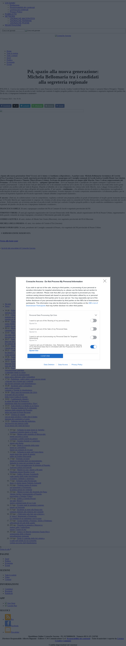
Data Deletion (49, 365)
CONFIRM (45, 356)
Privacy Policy (77, 365)
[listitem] (63, 315)
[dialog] (63, 323)
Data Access (63, 365)
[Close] (105, 281)
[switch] (93, 320)
